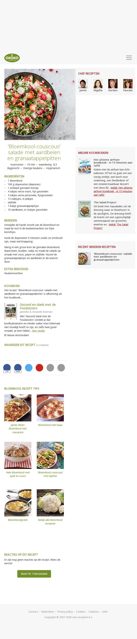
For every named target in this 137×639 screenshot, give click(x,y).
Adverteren (47, 611)
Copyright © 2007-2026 (58, 617)
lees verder (38, 330)
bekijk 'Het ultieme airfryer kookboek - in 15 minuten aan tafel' (113, 191)
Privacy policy (65, 611)
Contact (33, 611)
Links (105, 611)
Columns (93, 611)
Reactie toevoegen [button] (34, 573)
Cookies (80, 611)
